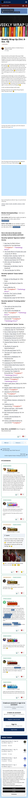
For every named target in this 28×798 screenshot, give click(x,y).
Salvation (7, 392)
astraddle (15, 203)
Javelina (6, 245)
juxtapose (19, 203)
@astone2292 (5, 220)
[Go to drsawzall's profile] (25, 750)
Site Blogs (17, 12)
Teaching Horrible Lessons (12, 327)
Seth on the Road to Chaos (12, 283)
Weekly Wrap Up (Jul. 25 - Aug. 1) (9, 764)
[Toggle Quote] (5, 535)
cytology (3, 203)
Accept (14, 788)
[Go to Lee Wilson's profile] (25, 742)
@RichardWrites (7, 617)
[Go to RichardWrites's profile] (4, 639)
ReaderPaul (9, 601)
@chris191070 (17, 624)
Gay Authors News (7, 10)
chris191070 (9, 503)
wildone (13, 47)
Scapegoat (7, 363)
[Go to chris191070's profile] (4, 503)
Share (7, 442)
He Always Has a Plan (10, 369)
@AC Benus (15, 622)
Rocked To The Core (10, 340)
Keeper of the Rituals (10, 279)
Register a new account (14, 719)
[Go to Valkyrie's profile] (4, 528)
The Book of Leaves (10, 346)
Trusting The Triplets (11, 371)
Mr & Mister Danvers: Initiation (13, 400)
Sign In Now (14, 729)
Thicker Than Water (10, 334)
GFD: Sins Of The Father (11, 262)
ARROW (6, 361)
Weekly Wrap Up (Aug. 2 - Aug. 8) (9, 757)
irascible (3, 205)
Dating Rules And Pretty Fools (13, 365)
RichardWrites (10, 638)
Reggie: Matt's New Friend (12, 387)
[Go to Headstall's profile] (4, 661)
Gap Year (7, 243)
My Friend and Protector (11, 412)
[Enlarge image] (14, 555)
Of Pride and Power (10, 350)
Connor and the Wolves (11, 416)
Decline (14, 791)
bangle (10, 203)
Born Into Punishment (11, 317)
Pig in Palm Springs (10, 332)
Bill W (8, 468)
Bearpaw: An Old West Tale (12, 266)
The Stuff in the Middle (11, 310)
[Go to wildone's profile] (2, 48)
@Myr (13, 609)
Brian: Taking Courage (11, 396)
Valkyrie (9, 527)
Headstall (9, 661)
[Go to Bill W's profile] (4, 469)
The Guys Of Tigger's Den (12, 352)
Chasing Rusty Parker (10, 342)
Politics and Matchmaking (12, 421)
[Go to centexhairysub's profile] (25, 758)
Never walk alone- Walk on (12, 383)
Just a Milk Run (8, 287)
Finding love (8, 404)
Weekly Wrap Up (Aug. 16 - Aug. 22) (10, 741)
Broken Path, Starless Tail (12, 256)
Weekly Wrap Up (20, 47)
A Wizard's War (9, 330)
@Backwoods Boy (7, 624)
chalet (23, 203)
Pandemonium (8, 336)
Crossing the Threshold (11, 377)
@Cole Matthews (8, 614)
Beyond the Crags (9, 297)
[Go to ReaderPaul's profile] (4, 602)
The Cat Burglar (9, 270)
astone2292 (9, 685)
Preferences (14, 794)
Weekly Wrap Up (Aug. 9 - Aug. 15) (9, 749)
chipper (7, 203)
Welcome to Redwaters (11, 356)
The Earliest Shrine (10, 338)
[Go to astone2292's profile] (4, 685)
